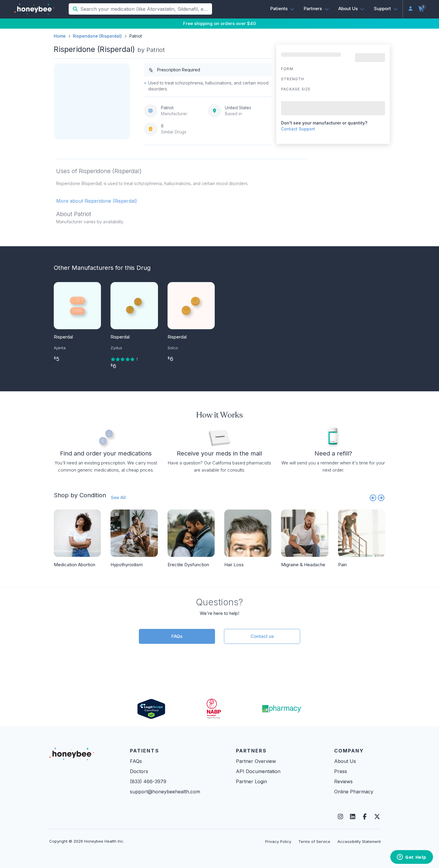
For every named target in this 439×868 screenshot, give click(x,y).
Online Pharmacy (353, 792)
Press (340, 771)
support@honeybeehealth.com (165, 792)
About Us (345, 761)
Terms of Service (314, 841)
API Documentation (258, 771)
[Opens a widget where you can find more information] (411, 857)
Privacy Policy (278, 841)
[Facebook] (365, 816)
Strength (292, 79)
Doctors (139, 771)
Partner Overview (256, 761)
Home (60, 36)
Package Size (296, 89)
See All (118, 497)
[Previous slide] (373, 497)
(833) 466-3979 (148, 781)
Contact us (262, 636)
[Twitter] (377, 816)
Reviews (343, 781)
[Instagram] (340, 816)
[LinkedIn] (352, 816)
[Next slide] (381, 497)
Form (287, 69)
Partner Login (251, 781)
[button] (282, 8)
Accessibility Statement (359, 841)
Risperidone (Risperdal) (97, 36)
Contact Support (298, 128)
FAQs (176, 636)
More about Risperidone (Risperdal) (96, 201)
